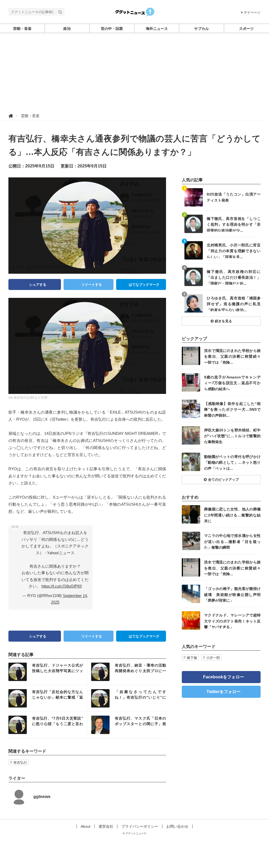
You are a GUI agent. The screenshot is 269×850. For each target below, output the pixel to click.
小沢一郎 (213, 658)
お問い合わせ (177, 826)
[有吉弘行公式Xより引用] (87, 345)
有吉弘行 (20, 762)
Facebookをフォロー (223, 677)
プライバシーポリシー (139, 826)
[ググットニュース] (134, 11)
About (85, 826)
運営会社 (106, 826)
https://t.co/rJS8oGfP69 (62, 586)
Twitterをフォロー (223, 691)
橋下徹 (192, 658)
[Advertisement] (134, 72)
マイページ (252, 12)
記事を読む (47, 672)
